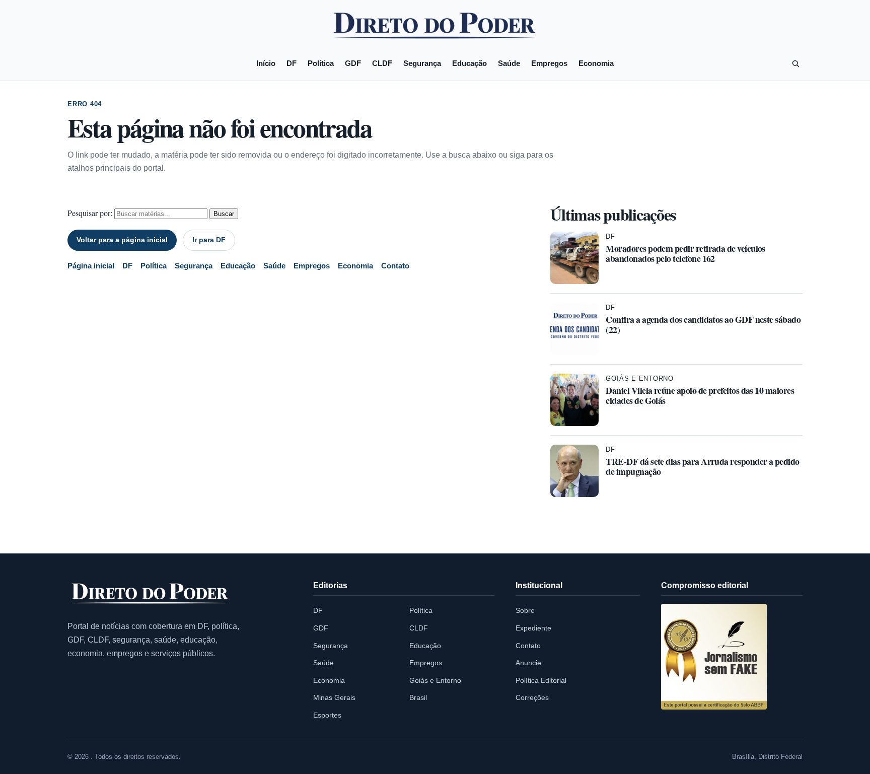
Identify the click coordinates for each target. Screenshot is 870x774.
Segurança (422, 63)
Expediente (533, 628)
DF (291, 63)
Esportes (327, 715)
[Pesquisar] (795, 63)
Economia (596, 63)
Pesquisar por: (89, 212)
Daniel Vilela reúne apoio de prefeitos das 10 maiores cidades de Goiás (700, 395)
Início (265, 63)
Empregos (549, 63)
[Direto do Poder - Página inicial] (150, 594)
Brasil (418, 697)
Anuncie (528, 663)
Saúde (509, 63)
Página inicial (90, 265)
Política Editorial (541, 680)
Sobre (525, 610)
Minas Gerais (334, 697)
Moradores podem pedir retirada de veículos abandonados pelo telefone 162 (685, 253)
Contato (395, 265)
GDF (353, 63)
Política (321, 63)
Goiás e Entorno (640, 378)
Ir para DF (209, 240)
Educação (469, 63)
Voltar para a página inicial (122, 240)
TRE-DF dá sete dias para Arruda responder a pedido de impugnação (702, 466)
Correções (532, 697)
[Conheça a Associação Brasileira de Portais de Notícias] (714, 657)
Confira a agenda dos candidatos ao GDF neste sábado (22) (703, 324)
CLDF (382, 63)
